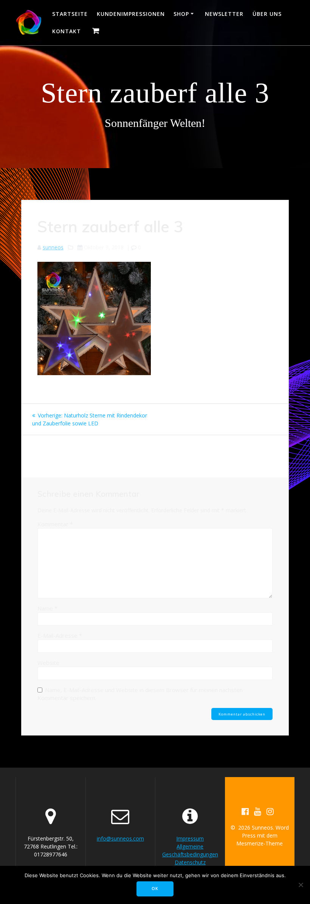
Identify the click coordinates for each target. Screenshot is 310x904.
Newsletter (224, 13)
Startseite (70, 13)
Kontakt (66, 31)
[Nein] (300, 885)
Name (47, 608)
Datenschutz (190, 862)
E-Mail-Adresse (59, 635)
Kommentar (55, 524)
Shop (181, 13)
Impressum (190, 838)
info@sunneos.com (120, 838)
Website (48, 662)
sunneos (53, 247)
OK (155, 888)
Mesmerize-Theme (259, 843)
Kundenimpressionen (131, 13)
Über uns (267, 13)
